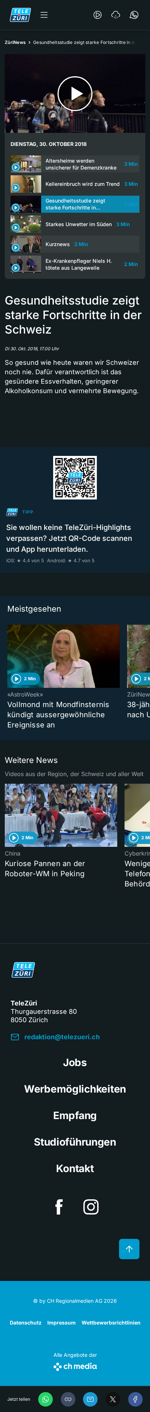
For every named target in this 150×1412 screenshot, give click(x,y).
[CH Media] (75, 1365)
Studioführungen (75, 1142)
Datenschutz (26, 1322)
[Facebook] (135, 1399)
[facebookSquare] (59, 1207)
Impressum (61, 1322)
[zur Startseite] (20, 15)
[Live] (97, 15)
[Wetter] (115, 15)
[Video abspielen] (75, 93)
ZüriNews (15, 42)
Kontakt (75, 1168)
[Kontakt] (134, 15)
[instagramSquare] (91, 1207)
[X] (113, 1399)
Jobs (75, 1062)
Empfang (75, 1115)
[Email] (90, 1399)
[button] (68, 1399)
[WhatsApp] (45, 1399)
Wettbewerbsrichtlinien (111, 1322)
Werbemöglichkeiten (75, 1089)
